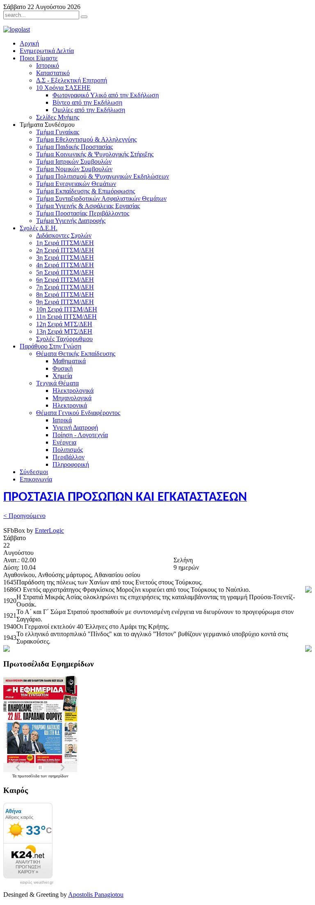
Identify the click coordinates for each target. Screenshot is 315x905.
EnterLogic (49, 530)
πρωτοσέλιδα (29, 776)
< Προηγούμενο (24, 515)
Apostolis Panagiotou (95, 894)
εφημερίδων (58, 776)
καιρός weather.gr (36, 882)
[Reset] (84, 17)
